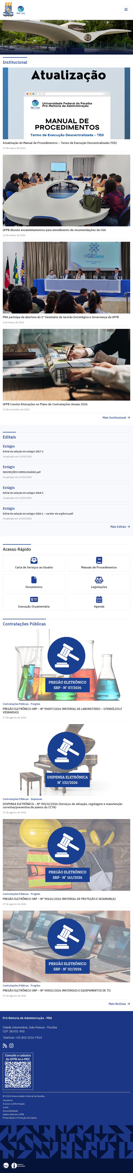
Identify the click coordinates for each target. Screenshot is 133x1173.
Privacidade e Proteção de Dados (20, 1117)
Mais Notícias (117, 1004)
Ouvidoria (7, 1100)
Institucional (15, 62)
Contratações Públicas (24, 624)
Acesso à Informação (14, 1103)
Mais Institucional (114, 417)
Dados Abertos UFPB (13, 1114)
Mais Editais (118, 526)
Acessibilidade (10, 1110)
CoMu (5, 1107)
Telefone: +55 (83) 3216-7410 (22, 1037)
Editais (9, 437)
